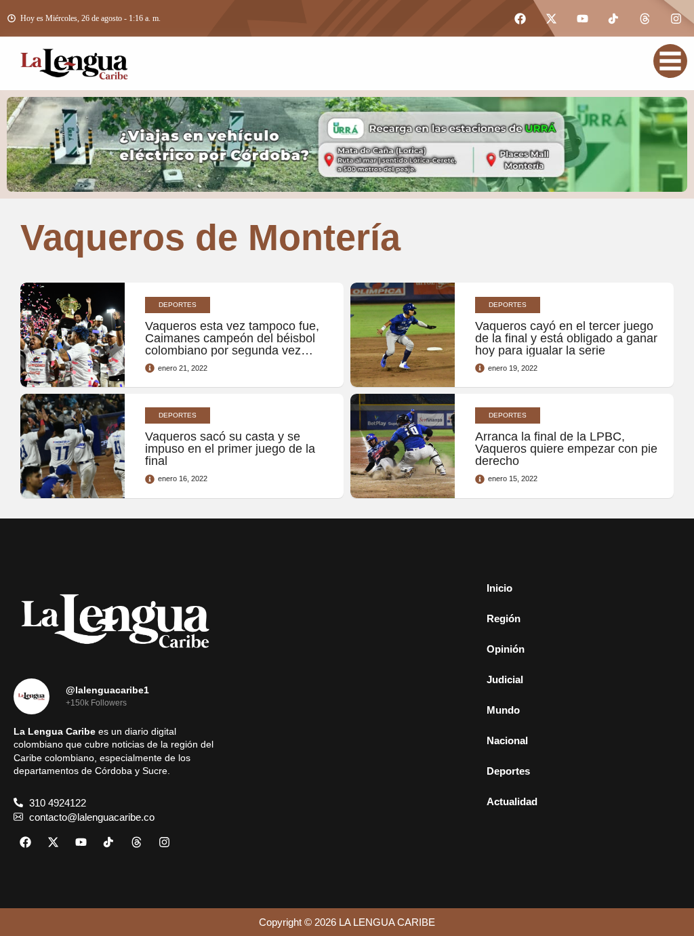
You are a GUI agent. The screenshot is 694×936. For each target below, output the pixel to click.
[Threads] (644, 18)
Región (503, 618)
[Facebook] (519, 18)
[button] (578, 618)
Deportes (508, 771)
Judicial (505, 679)
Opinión (506, 649)
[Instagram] (675, 18)
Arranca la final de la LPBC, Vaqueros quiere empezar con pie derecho (566, 449)
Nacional (507, 740)
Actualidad (512, 801)
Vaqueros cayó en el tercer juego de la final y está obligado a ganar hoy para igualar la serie (566, 338)
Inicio (499, 588)
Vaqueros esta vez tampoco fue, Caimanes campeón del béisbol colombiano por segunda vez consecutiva (232, 344)
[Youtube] (582, 18)
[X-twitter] (551, 18)
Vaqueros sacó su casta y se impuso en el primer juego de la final (230, 449)
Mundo (503, 710)
